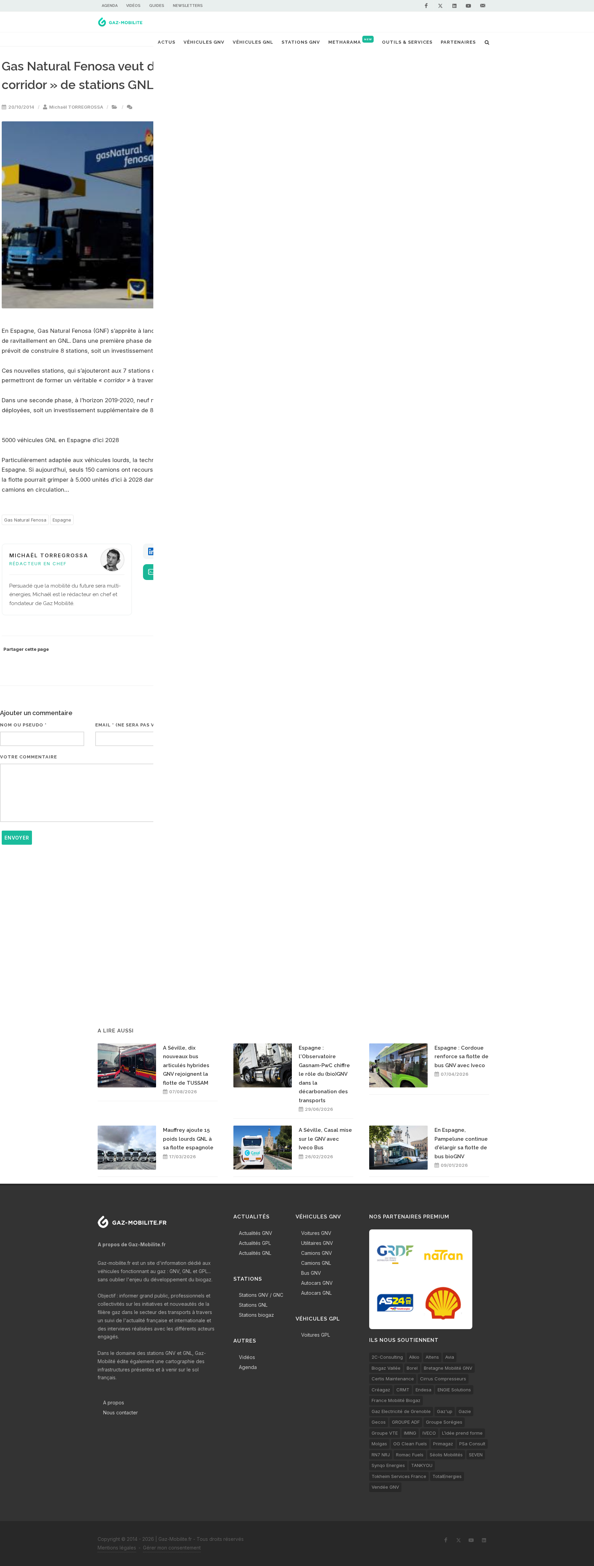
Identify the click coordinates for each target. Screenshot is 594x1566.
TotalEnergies (447, 1476)
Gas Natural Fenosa (25, 520)
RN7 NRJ (381, 1454)
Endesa (423, 1389)
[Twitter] (440, 6)
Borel (412, 1368)
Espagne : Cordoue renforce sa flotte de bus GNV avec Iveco (461, 1057)
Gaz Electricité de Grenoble (401, 1411)
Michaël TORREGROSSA (76, 107)
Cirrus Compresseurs (443, 1378)
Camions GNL (316, 1263)
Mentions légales (117, 1548)
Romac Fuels (410, 1454)
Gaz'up (444, 1411)
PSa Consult (472, 1443)
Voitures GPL (315, 1335)
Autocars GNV (317, 1283)
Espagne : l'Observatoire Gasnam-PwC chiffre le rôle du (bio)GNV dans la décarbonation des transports (324, 1074)
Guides (156, 5)
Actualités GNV (255, 1233)
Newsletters (188, 5)
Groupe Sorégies (444, 1422)
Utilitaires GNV (317, 1243)
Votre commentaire (28, 756)
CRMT (402, 1389)
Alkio (414, 1357)
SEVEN (476, 1454)
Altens (432, 1357)
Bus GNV (311, 1273)
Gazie (465, 1411)
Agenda (110, 5)
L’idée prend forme (462, 1433)
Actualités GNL (255, 1253)
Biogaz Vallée (386, 1368)
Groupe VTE (385, 1433)
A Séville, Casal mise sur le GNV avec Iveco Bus (325, 1139)
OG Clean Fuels (410, 1443)
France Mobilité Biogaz (396, 1400)
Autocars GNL (316, 1293)
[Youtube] (468, 6)
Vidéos (133, 5)
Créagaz (381, 1389)
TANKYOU (421, 1465)
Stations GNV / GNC (261, 1295)
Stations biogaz (256, 1315)
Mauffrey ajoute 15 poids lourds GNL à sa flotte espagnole (188, 1139)
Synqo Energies (388, 1465)
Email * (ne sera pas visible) (133, 724)
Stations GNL (253, 1305)
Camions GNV (316, 1253)
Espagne (62, 520)
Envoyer (16, 838)
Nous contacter (120, 1412)
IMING (410, 1433)
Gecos (379, 1422)
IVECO (429, 1433)
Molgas (379, 1443)
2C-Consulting (387, 1357)
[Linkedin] (454, 6)
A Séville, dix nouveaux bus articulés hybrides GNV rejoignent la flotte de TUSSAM (186, 1065)
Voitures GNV (316, 1233)
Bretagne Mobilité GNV (448, 1368)
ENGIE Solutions (454, 1389)
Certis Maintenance (393, 1378)
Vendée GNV (385, 1487)
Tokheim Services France (399, 1476)
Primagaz (443, 1443)
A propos (113, 1402)
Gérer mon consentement (172, 1548)
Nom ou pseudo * (23, 724)
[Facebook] (426, 6)
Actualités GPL (255, 1243)
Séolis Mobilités (446, 1454)
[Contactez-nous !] (483, 6)
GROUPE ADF (406, 1422)
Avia (449, 1357)
